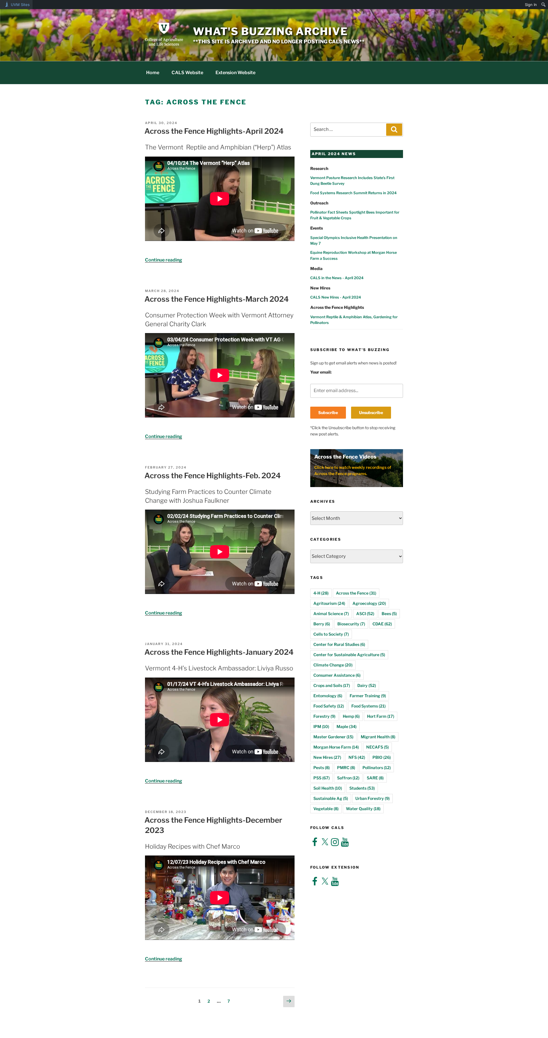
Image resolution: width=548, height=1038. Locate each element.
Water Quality (363, 808)
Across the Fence (356, 593)
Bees (389, 613)
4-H (321, 593)
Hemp (351, 716)
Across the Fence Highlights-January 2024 (219, 652)
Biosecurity (351, 623)
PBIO (381, 757)
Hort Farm (380, 716)
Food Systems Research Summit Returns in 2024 (353, 193)
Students (362, 788)
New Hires (327, 757)
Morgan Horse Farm (336, 747)
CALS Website (187, 72)
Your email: (321, 372)
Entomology (327, 695)
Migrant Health (378, 736)
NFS (356, 757)
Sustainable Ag (330, 798)
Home (152, 72)
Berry (321, 623)
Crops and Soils (331, 685)
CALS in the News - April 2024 (337, 278)
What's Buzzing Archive (270, 31)
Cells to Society (331, 634)
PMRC (346, 767)
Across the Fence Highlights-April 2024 (214, 131)
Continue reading (163, 260)
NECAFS (377, 747)
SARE (375, 777)
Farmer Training (368, 695)
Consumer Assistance (336, 675)
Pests (321, 767)
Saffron (348, 777)
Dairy (366, 685)
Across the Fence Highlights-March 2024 (216, 299)
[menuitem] (543, 4)
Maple (346, 726)
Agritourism (329, 603)
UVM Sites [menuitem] (20, 4)
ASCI (365, 613)
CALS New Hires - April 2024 (335, 297)
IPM (321, 726)
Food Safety (328, 706)
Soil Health (327, 788)
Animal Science (331, 613)
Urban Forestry (372, 798)
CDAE (382, 623)
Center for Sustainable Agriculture (349, 654)
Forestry (324, 716)
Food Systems (368, 706)
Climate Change (332, 664)
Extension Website (235, 72)
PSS (321, 777)
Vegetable (326, 808)
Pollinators (376, 767)
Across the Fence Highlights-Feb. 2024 (212, 475)
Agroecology (369, 603)
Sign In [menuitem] (531, 4)
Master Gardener (333, 736)
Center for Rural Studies (339, 644)
